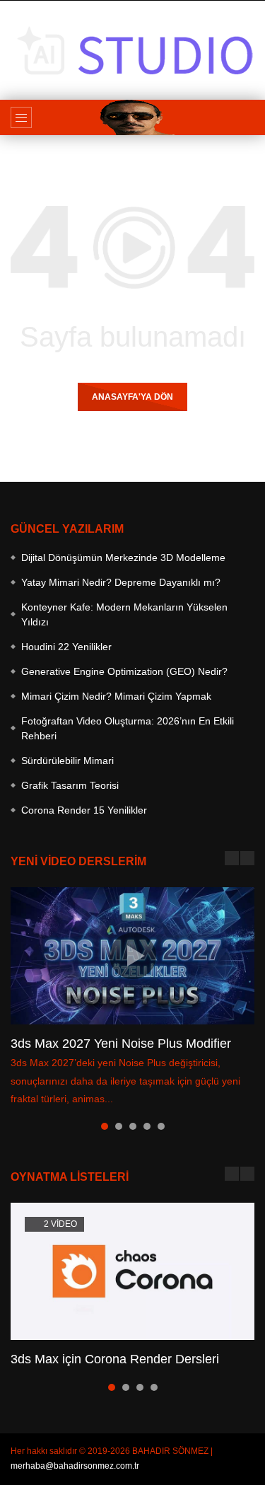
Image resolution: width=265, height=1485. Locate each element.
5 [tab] (161, 1126)
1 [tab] (104, 1126)
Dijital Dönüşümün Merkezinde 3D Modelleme (123, 557)
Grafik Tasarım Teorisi (70, 785)
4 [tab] (147, 1126)
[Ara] (247, 117)
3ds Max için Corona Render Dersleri (115, 1359)
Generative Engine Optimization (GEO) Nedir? (124, 671)
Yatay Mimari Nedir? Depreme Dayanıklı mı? (120, 582)
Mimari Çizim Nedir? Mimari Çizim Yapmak (116, 696)
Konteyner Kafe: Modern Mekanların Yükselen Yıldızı (124, 614)
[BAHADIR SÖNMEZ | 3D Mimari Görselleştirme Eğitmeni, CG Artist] (133, 117)
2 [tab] (118, 1126)
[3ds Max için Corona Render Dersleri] (132, 1271)
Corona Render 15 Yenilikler (84, 810)
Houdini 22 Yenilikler (66, 646)
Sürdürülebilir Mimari (67, 760)
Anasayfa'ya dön (132, 397)
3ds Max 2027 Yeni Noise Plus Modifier (121, 1043)
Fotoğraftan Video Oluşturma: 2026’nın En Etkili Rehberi (127, 728)
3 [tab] (132, 1126)
